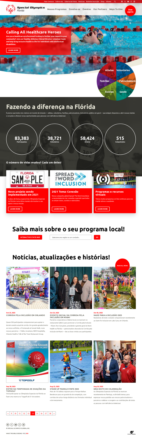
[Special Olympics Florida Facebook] (121, 1)
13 (28, 413)
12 (24, 413)
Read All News (122, 265)
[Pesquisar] (115, 1)
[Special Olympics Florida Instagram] (131, 1)
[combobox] (70, 237)
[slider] (71, 37)
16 (41, 413)
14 (33, 413)
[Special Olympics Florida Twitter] (125, 1)
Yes (24, 433)
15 (37, 413)
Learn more (13, 50)
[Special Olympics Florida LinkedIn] (134, 1)
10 (15, 413)
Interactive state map (30, 237)
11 (20, 413)
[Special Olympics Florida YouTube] (128, 1)
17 (46, 413)
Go (97, 237)
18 (50, 413)
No (27, 433)
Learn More (15, 209)
